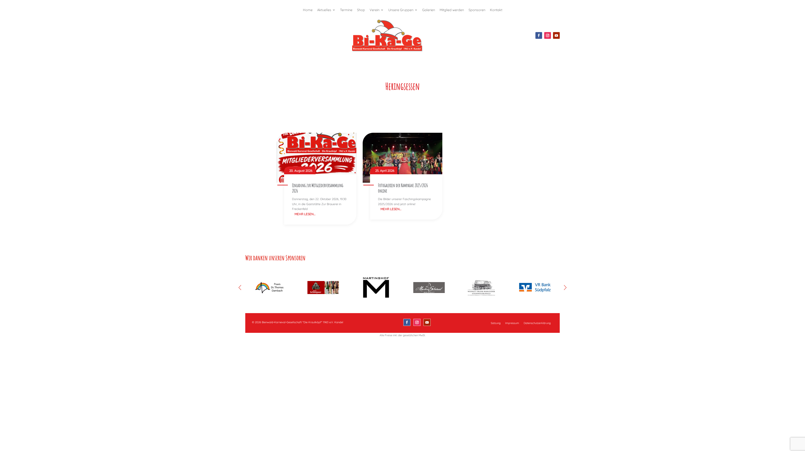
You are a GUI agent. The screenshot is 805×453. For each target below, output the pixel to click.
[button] (565, 287)
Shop (361, 10)
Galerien (428, 10)
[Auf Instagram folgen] (547, 35)
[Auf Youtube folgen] (556, 35)
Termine (346, 10)
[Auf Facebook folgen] (538, 35)
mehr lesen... (305, 214)
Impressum (512, 323)
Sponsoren (477, 10)
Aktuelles (324, 10)
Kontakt (496, 10)
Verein (374, 10)
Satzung (496, 323)
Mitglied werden (452, 10)
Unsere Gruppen (400, 10)
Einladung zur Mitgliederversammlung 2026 (317, 188)
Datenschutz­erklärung (537, 323)
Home (308, 10)
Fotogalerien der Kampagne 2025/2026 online (403, 188)
